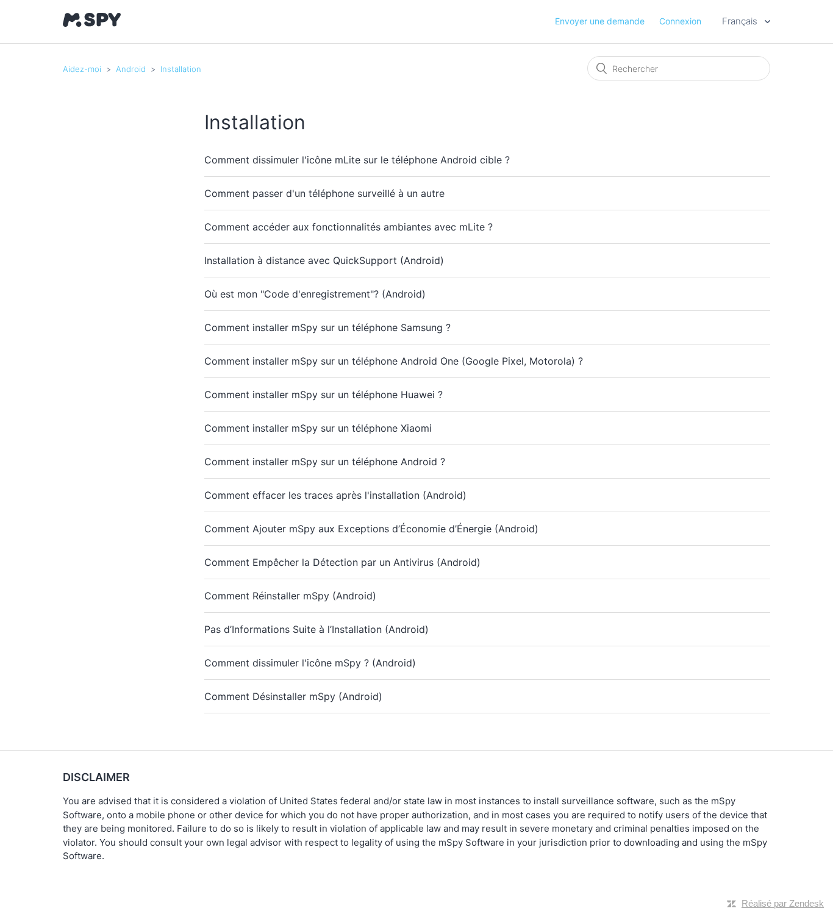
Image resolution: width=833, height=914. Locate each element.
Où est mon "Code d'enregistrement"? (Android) (315, 294)
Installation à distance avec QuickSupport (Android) (324, 260)
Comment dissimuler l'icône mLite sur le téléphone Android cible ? (357, 160)
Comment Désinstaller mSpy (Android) (293, 696)
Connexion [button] (680, 21)
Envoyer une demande (600, 21)
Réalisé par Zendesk (783, 903)
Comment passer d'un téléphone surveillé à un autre (324, 193)
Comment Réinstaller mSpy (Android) (290, 596)
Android (131, 69)
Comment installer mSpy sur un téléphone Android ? (324, 461)
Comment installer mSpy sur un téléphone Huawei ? (323, 394)
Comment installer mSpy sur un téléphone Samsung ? (327, 327)
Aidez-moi (82, 69)
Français (741, 21)
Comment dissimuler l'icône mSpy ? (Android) (310, 663)
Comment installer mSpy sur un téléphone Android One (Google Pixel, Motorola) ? (393, 361)
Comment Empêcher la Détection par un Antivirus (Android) (342, 562)
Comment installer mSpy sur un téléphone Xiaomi (318, 428)
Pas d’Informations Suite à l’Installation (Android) (316, 629)
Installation (180, 69)
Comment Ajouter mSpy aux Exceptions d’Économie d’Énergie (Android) (371, 529)
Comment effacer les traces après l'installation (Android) (335, 495)
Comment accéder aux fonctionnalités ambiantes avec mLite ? (348, 227)
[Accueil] (92, 23)
